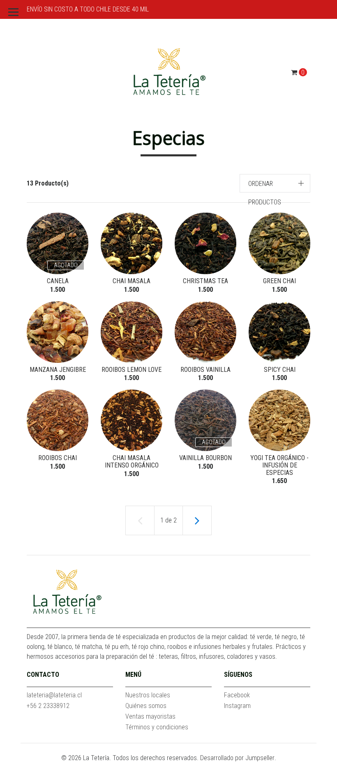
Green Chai (279, 281)
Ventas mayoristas (150, 716)
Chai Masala (131, 281)
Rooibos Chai (57, 458)
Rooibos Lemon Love (132, 369)
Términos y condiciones (156, 727)
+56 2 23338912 (48, 706)
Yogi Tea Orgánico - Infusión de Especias (279, 465)
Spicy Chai (279, 369)
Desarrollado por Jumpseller (237, 758)
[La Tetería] (168, 72)
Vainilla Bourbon (205, 458)
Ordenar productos (264, 193)
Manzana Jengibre (58, 369)
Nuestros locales (147, 695)
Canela (58, 281)
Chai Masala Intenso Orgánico (132, 461)
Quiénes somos (145, 706)
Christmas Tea (205, 281)
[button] (275, 183)
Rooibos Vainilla (205, 369)
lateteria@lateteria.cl (54, 695)
